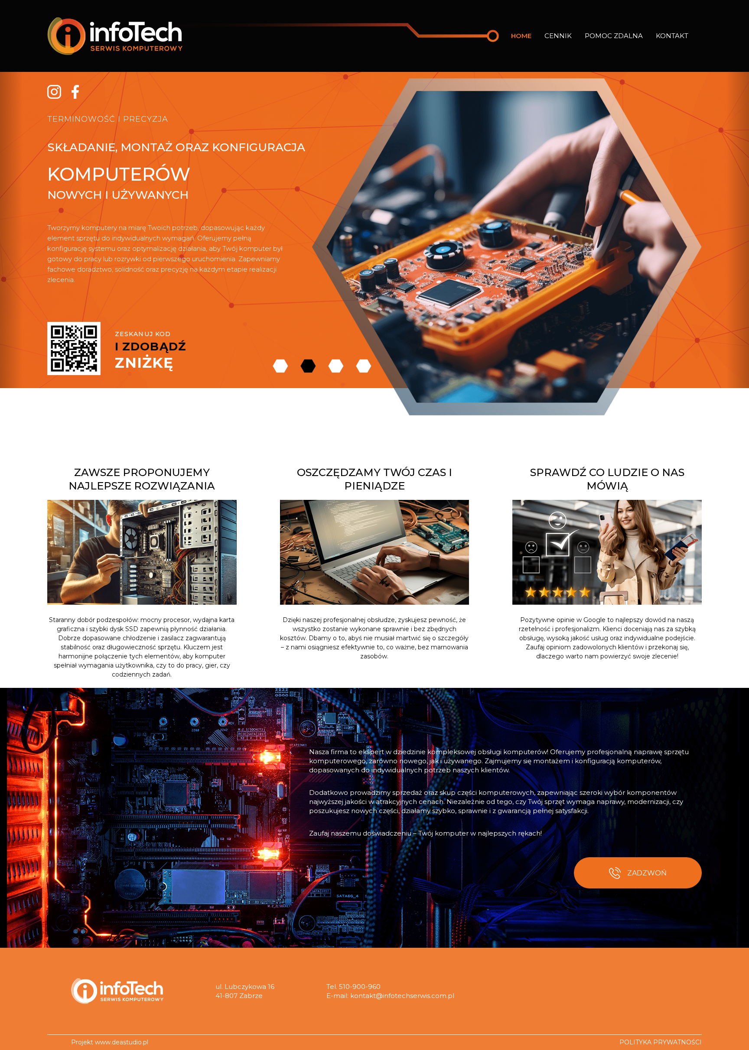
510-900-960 (360, 986)
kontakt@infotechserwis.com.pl (402, 996)
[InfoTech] (117, 991)
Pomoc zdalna (614, 36)
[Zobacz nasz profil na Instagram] (54, 91)
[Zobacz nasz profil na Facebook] (75, 91)
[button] (11, 230)
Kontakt (672, 36)
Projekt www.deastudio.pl (109, 1042)
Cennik (558, 36)
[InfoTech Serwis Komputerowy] (114, 36)
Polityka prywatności (660, 1042)
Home (521, 36)
